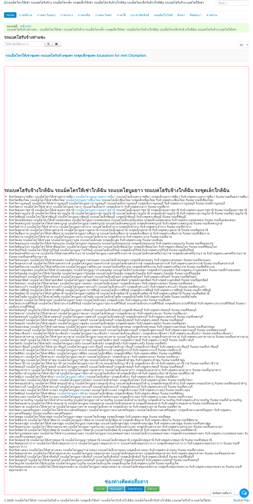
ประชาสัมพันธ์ (140, 15)
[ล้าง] (57, 44)
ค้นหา (181, 15)
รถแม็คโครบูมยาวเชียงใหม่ (83, 200)
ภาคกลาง (66, 15)
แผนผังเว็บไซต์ (163, 15)
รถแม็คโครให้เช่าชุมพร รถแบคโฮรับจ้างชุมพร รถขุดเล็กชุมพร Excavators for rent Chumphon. (76, 55)
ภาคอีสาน (25, 15)
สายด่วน (212, 15)
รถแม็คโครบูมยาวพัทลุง (72, 393)
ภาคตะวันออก (46, 15)
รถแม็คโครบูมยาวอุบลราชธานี (95, 210)
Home (10, 15)
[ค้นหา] (49, 44)
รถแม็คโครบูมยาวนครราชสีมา (95, 196)
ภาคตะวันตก (103, 15)
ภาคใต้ (121, 15)
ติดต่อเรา (196, 15)
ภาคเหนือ (84, 15)
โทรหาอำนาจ (135, 488)
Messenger (116, 488)
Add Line (152, 488)
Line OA (100, 488)
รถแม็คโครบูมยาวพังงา (70, 376)
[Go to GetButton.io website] (244, 500)
